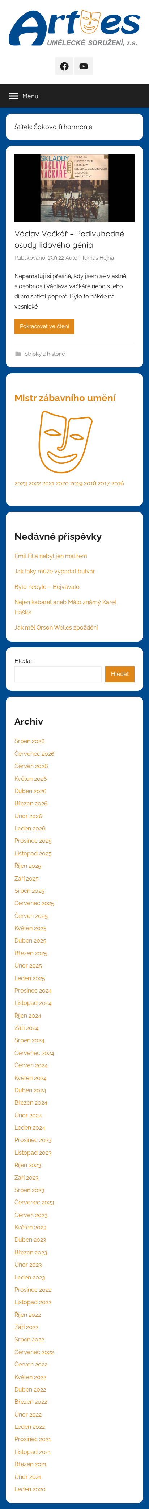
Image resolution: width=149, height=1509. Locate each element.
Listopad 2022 (32, 1302)
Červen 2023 (31, 1215)
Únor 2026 (28, 816)
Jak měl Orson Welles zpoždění (56, 627)
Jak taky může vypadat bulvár (54, 571)
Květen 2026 (30, 778)
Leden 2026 (30, 828)
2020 (62, 483)
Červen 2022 (30, 1364)
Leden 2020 (30, 1489)
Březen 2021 (30, 1464)
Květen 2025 (30, 928)
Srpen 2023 (29, 1190)
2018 (90, 483)
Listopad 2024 (33, 1002)
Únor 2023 (28, 1264)
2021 (48, 483)
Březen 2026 (31, 803)
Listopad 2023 (33, 1152)
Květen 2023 (30, 1227)
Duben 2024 (30, 1090)
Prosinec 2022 (32, 1289)
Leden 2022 (29, 1426)
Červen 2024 (31, 1065)
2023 (20, 483)
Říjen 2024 (27, 1015)
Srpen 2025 (29, 890)
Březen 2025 (30, 953)
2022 (35, 483)
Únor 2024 (28, 1115)
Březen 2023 (30, 1252)
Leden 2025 (29, 978)
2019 (76, 483)
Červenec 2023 (34, 1202)
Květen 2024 (30, 1078)
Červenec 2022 (34, 1352)
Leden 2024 (29, 1127)
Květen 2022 (30, 1377)
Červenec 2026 (34, 753)
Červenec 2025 (34, 903)
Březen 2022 (30, 1401)
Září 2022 (26, 1327)
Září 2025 (26, 878)
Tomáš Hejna (98, 258)
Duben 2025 (30, 940)
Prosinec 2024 (33, 990)
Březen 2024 (30, 1102)
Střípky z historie (45, 354)
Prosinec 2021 (32, 1439)
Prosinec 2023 (33, 1140)
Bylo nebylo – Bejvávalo (47, 587)
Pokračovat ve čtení (44, 326)
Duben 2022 (30, 1389)
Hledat (23, 660)
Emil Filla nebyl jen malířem (50, 556)
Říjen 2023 (27, 1165)
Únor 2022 (28, 1414)
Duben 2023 (30, 1239)
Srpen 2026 (29, 741)
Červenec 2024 (34, 1053)
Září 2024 (26, 1027)
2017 (104, 483)
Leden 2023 (29, 1277)
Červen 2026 (31, 766)
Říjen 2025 (27, 865)
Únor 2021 (27, 1476)
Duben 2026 (30, 791)
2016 (117, 483)
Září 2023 (26, 1177)
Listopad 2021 (32, 1451)
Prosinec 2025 (33, 840)
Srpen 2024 (29, 1040)
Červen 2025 (31, 915)
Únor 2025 (28, 965)
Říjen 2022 (27, 1314)
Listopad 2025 (33, 853)
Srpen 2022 (29, 1339)
